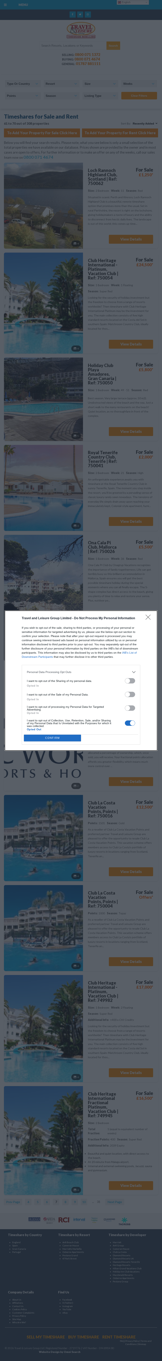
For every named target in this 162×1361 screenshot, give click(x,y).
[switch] (130, 680)
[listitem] (81, 672)
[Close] (149, 618)
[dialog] (81, 680)
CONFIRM (52, 737)
